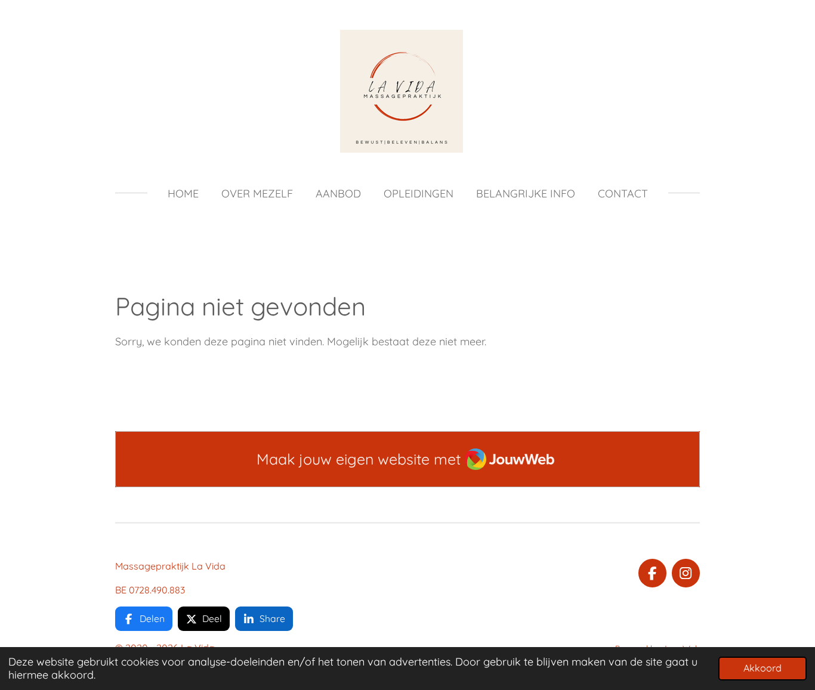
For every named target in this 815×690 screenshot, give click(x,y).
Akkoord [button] (762, 668)
